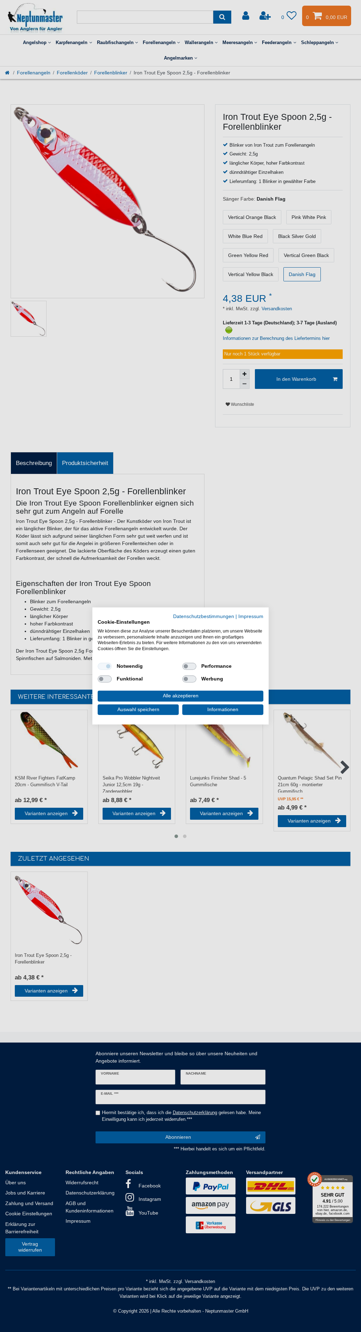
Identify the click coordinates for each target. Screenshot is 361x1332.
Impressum (250, 616)
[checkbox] (105, 666)
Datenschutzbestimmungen (203, 616)
